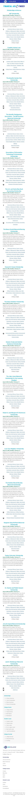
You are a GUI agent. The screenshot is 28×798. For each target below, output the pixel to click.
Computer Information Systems (15, 184)
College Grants (9, 709)
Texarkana (19, 65)
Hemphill (23, 33)
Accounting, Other (10, 222)
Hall (12, 33)
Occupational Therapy (19, 517)
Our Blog (8, 740)
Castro (21, 29)
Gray (10, 33)
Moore (18, 35)
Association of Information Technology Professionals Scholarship (14, 154)
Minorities (5, 773)
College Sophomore (17, 69)
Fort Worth (12, 63)
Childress (8, 31)
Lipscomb (14, 35)
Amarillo (8, 61)
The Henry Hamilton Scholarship (14, 301)
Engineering (13, 335)
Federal (4, 771)
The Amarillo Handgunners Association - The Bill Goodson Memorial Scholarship (14, 116)
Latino (4, 763)
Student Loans (9, 721)
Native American (9, 702)
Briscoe (14, 29)
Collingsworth (13, 31)
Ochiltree (22, 35)
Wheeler (19, 38)
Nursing (15, 262)
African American (10, 698)
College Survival (9, 736)
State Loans (9, 725)
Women (4, 765)
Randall (18, 37)
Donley (7, 33)
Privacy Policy (7, 794)
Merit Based (9, 713)
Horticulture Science (15, 107)
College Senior (9, 69)
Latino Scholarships (10, 700)
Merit (4, 777)
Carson (17, 29)
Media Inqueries (14, 794)
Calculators (5, 786)
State (4, 784)
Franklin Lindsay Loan (14, 47)
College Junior (12, 105)
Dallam (17, 31)
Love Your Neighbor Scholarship (14, 449)
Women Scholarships (10, 704)
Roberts (22, 37)
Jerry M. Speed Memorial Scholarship (14, 624)
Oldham (8, 37)
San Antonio (13, 65)
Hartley (19, 33)
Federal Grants (9, 711)
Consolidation (6, 788)
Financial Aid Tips (10, 738)
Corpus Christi (17, 61)
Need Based (9, 715)
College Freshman (15, 40)
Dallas (21, 61)
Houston (17, 63)
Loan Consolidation (10, 731)
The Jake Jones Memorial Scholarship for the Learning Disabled (14, 378)
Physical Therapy (10, 517)
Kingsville (21, 63)
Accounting (16, 222)
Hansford (15, 33)
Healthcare (15, 689)
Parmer (11, 37)
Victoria (15, 67)
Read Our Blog (20, 794)
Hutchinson (9, 35)
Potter (15, 37)
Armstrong (9, 29)
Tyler (23, 65)
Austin (11, 61)
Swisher (15, 38)
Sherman (11, 38)
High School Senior (15, 145)
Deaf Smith (22, 31)
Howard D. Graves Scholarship (14, 267)
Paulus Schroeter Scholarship (14, 555)
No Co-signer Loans (10, 727)
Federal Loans (9, 723)
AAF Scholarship (14, 13)
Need (4, 775)
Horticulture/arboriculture (15, 109)
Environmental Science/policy (12, 333)
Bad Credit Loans (10, 729)
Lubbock (8, 65)
